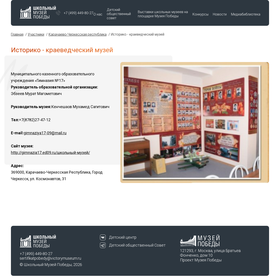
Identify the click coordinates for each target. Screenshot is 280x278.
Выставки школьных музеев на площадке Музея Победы (163, 14)
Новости (220, 14)
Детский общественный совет (119, 14)
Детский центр (122, 237)
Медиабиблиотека (245, 14)
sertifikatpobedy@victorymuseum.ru (50, 258)
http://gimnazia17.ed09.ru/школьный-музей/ (50, 152)
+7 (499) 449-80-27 (78, 13)
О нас (97, 14)
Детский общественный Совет (137, 245)
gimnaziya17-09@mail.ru (45, 133)
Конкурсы (200, 14)
